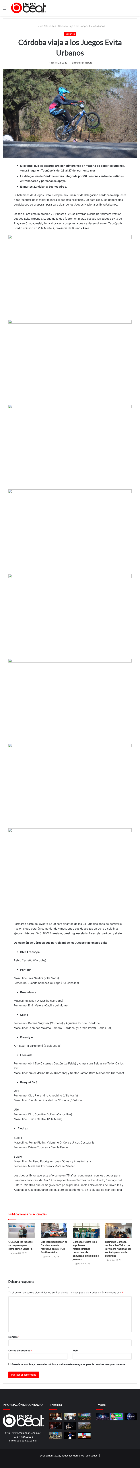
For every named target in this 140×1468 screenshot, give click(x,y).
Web (75, 1350)
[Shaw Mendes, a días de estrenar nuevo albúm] (70, 1426)
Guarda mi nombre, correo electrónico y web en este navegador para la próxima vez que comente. (68, 1364)
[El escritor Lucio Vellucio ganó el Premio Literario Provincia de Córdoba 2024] (55, 1416)
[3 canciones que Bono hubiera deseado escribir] (55, 1425)
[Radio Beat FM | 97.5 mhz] (28, 8)
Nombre (14, 1336)
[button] (70, 276)
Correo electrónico (20, 1350)
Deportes (50, 26)
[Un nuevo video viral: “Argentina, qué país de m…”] (131, 1416)
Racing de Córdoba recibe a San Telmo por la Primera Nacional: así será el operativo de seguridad (118, 1248)
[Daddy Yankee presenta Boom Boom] (84, 1435)
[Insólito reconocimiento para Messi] (116, 1416)
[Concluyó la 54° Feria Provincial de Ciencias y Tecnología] (55, 1435)
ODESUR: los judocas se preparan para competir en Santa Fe (20, 1245)
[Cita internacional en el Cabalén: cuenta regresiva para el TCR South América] (54, 1230)
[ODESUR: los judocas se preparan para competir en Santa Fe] (21, 1230)
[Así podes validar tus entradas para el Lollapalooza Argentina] (102, 1416)
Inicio (40, 26)
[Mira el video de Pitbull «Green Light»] (70, 1435)
